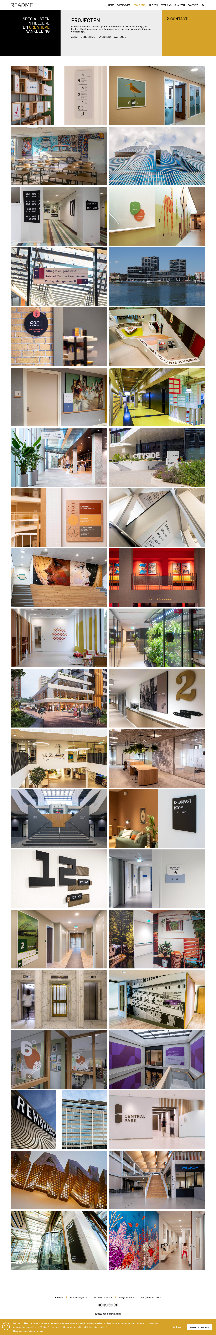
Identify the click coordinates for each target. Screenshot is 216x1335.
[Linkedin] (100, 1305)
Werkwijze (123, 5)
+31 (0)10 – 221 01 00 (151, 1297)
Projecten (139, 5)
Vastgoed (120, 36)
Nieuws (153, 5)
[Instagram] (105, 1305)
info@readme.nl (127, 1297)
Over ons (166, 5)
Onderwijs (88, 36)
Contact (193, 5)
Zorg (74, 36)
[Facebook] (110, 1305)
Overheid (104, 36)
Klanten (179, 5)
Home (111, 5)
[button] (203, 5)
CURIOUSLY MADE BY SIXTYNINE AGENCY (108, 1314)
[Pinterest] (116, 1305)
